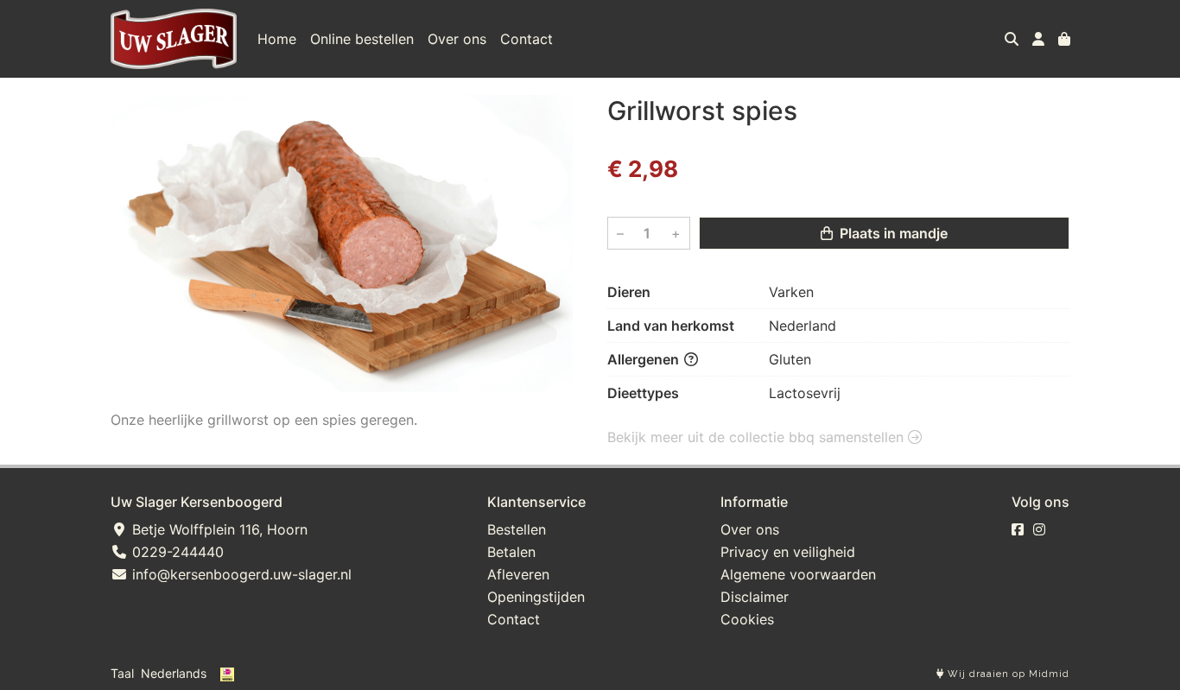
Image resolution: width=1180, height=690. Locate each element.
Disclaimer (754, 596)
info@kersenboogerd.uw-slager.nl (240, 574)
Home (276, 38)
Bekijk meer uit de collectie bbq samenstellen (757, 437)
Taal (122, 673)
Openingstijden (536, 596)
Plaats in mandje (892, 233)
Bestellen (516, 529)
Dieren (628, 292)
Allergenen (644, 359)
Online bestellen (362, 38)
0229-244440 (176, 551)
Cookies (747, 619)
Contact (526, 38)
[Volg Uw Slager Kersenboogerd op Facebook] (1018, 529)
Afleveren (518, 574)
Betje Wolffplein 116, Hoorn (218, 529)
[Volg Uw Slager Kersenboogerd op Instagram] (1039, 529)
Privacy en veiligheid (787, 551)
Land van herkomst (670, 325)
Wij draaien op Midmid (1006, 674)
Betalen (511, 551)
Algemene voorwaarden (798, 574)
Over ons (457, 38)
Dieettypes (643, 393)
